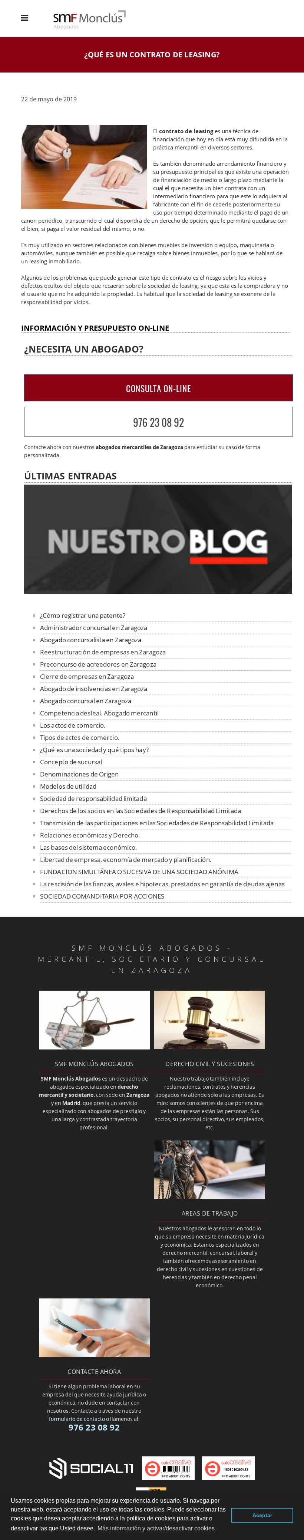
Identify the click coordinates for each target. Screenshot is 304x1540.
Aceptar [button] (262, 1515)
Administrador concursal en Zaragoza (94, 627)
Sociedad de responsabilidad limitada (93, 798)
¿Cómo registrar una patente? (82, 615)
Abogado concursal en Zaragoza (85, 701)
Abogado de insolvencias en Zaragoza (94, 688)
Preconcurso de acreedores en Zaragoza (98, 664)
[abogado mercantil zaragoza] (94, 1047)
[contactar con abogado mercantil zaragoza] (94, 1355)
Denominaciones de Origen (79, 774)
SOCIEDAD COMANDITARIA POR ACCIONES (102, 896)
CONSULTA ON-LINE (158, 388)
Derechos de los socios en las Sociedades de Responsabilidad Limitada (140, 810)
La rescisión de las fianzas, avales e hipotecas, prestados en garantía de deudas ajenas (162, 884)
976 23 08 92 (158, 422)
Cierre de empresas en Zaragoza (87, 676)
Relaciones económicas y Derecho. (90, 835)
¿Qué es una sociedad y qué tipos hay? (94, 749)
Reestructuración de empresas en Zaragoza (103, 652)
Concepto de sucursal (71, 762)
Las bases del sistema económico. (88, 847)
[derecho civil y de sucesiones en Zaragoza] (209, 1047)
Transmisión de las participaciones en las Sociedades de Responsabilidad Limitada (157, 823)
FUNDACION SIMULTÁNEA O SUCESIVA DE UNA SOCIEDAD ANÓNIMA (139, 871)
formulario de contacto (77, 1418)
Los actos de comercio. (73, 725)
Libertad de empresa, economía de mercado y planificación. (126, 859)
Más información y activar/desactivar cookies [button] (156, 1528)
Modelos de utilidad (68, 786)
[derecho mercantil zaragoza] (96, 28)
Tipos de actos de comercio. (80, 737)
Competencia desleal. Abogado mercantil (99, 713)
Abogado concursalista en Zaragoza (90, 640)
